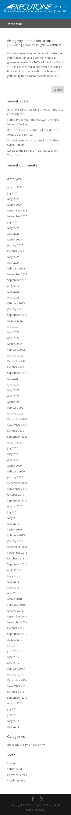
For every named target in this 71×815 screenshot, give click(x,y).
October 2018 (15, 558)
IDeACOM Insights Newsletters (42, 45)
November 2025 (17, 216)
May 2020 (13, 454)
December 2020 (17, 419)
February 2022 (16, 349)
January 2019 (15, 541)
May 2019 (13, 518)
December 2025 (17, 210)
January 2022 (15, 355)
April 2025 (13, 233)
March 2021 (14, 402)
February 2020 (16, 471)
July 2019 (12, 512)
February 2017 (16, 668)
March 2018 (14, 599)
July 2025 (12, 222)
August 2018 (15, 570)
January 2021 (15, 413)
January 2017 (15, 674)
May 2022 (13, 332)
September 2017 (17, 634)
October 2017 (15, 628)
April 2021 (13, 396)
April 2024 (13, 262)
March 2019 (14, 529)
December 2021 (17, 361)
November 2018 (17, 552)
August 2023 (15, 286)
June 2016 (13, 715)
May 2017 (13, 657)
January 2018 (15, 610)
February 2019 (16, 535)
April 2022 (13, 338)
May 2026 (13, 199)
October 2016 (15, 692)
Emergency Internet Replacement (31, 41)
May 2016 (13, 721)
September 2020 (17, 436)
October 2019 (15, 494)
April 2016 (13, 726)
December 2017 (17, 616)
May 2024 (13, 257)
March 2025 (14, 239)
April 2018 (13, 593)
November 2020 (17, 425)
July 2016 (12, 709)
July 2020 (12, 448)
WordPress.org (16, 780)
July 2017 (12, 645)
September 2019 (17, 500)
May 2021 (13, 390)
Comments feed (17, 775)
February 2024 (16, 268)
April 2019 (13, 523)
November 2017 (17, 622)
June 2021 (13, 384)
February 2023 (16, 303)
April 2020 (13, 460)
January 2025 (15, 245)
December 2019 (17, 483)
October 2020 (15, 431)
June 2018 (13, 581)
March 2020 (14, 465)
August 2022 (15, 320)
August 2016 (15, 703)
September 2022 (17, 315)
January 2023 (15, 309)
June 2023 (13, 291)
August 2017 (15, 639)
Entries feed (14, 769)
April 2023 (13, 297)
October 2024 (15, 251)
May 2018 (13, 587)
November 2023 (17, 274)
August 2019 (15, 506)
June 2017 (13, 651)
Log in (11, 763)
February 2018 (16, 605)
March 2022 (14, 344)
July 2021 (12, 378)
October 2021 (15, 367)
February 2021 (16, 407)
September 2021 (17, 373)
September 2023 (17, 280)
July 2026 (12, 193)
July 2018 (12, 576)
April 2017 (13, 663)
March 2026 (14, 204)
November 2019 (17, 489)
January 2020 (15, 477)
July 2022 (12, 326)
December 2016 (17, 680)
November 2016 (17, 686)
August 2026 (15, 187)
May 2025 (13, 228)
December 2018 (17, 547)
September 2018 (17, 564)
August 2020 (15, 442)
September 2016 (17, 697)
